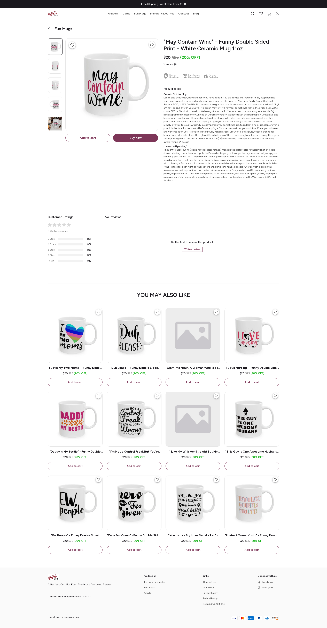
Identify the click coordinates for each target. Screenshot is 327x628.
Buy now (136, 138)
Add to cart (88, 138)
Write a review (192, 249)
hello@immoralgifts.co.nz (76, 596)
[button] (253, 14)
